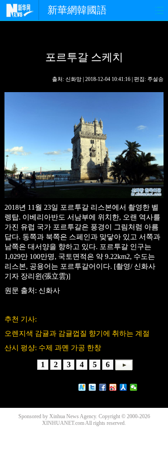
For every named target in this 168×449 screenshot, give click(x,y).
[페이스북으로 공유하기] (103, 387)
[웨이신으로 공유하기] (134, 387)
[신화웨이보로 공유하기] (82, 387)
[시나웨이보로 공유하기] (113, 387)
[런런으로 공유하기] (123, 387)
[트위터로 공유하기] (92, 387)
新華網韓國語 (77, 10)
